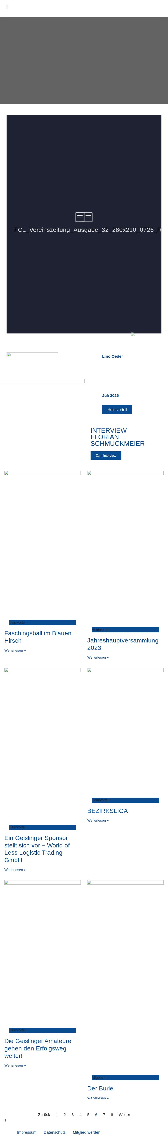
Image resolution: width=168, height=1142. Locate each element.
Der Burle (100, 1088)
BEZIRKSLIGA (107, 810)
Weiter (124, 1114)
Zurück (44, 1114)
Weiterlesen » (15, 650)
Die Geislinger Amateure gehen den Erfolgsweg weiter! (37, 1048)
